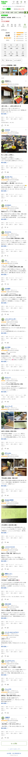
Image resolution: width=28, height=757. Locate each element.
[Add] (25, 16)
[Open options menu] (26, 81)
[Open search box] (3, 60)
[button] (5, 71)
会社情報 (9, 753)
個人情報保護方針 (16, 753)
